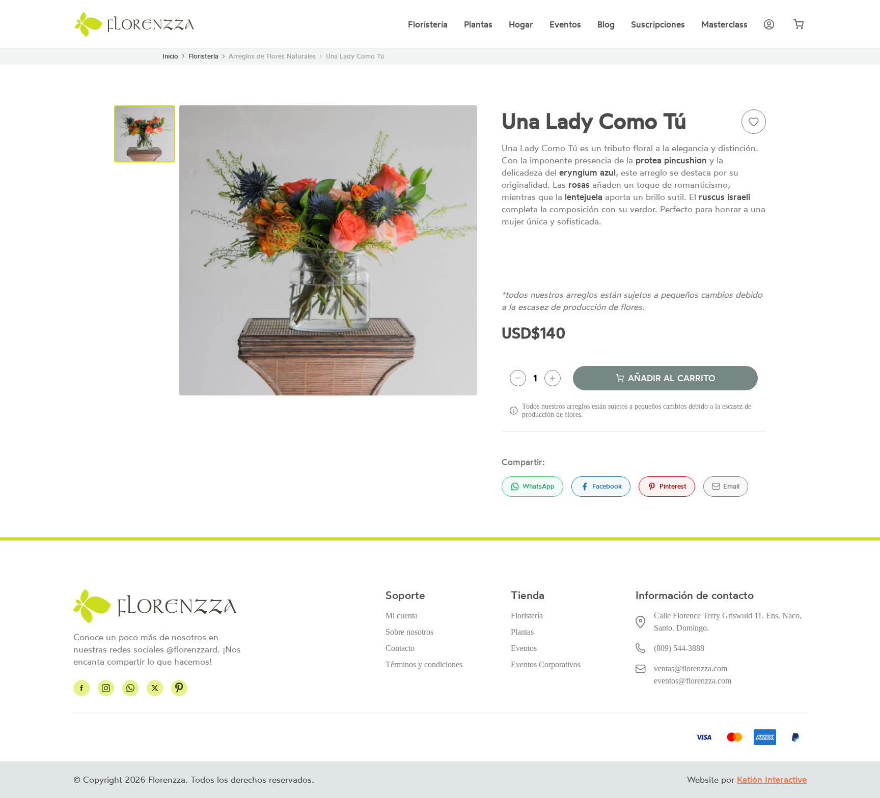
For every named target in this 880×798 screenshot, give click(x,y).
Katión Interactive (772, 780)
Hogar (521, 24)
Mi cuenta (402, 615)
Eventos (565, 24)
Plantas (478, 24)
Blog (606, 24)
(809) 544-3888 (679, 648)
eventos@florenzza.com (692, 680)
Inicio (170, 56)
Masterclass (724, 24)
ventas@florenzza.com (690, 668)
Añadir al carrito (672, 378)
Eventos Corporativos (546, 664)
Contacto (400, 648)
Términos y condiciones (424, 664)
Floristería (428, 24)
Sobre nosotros (409, 632)
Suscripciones (658, 24)
